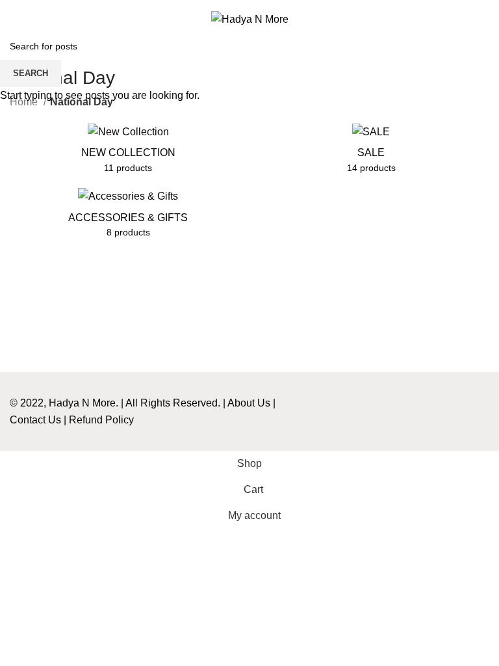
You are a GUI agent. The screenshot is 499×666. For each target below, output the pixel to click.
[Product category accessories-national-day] (128, 217)
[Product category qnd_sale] (371, 152)
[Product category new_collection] (128, 152)
